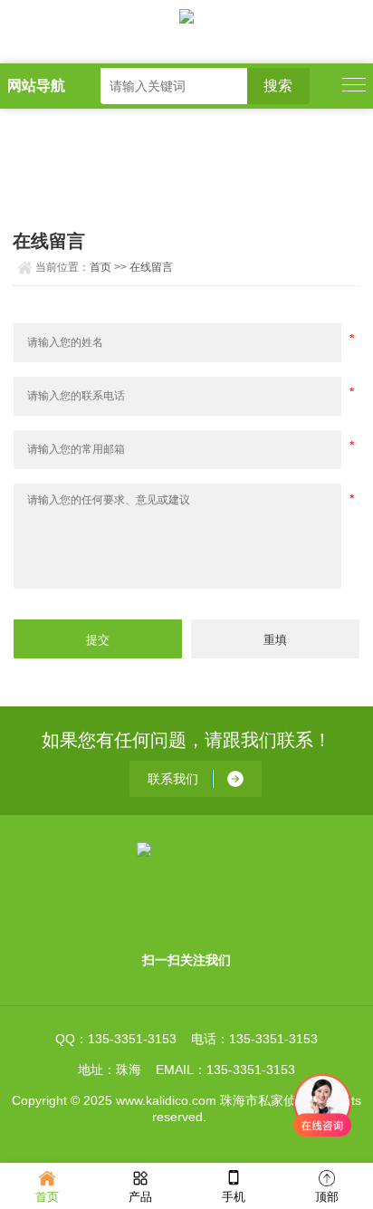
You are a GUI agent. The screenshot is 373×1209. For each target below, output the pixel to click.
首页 (100, 267)
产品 (140, 1197)
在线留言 (151, 267)
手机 (233, 1197)
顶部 (327, 1197)
